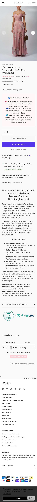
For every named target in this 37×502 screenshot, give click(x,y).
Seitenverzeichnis (8, 424)
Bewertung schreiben (18, 356)
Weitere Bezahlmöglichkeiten (18, 149)
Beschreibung (6, 183)
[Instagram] (11, 388)
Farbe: (4, 85)
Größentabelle (12, 90)
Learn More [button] (7, 494)
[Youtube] (7, 388)
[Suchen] (30, 3)
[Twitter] (24, 388)
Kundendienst (6, 418)
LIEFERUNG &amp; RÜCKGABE (16, 304)
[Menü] (3, 3)
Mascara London (7, 64)
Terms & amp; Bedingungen (11, 434)
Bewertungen (17, 183)
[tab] (7, 183)
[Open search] (4, 347)
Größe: (10, 90)
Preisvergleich (7, 409)
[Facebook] (3, 388)
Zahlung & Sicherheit (9, 421)
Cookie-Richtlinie (8, 443)
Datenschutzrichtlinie (9, 440)
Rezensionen (6, 403)
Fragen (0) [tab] (27, 342)
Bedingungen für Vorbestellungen (13, 437)
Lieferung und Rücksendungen (12, 400)
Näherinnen (6, 415)
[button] (4, 33)
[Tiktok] (15, 388)
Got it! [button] (19, 498)
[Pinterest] (19, 388)
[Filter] (9, 347)
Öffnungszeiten (7, 397)
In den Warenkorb (18, 138)
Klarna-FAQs (6, 412)
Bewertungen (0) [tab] (10, 342)
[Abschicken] (34, 466)
